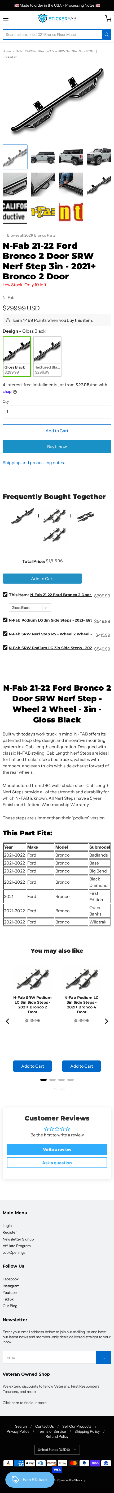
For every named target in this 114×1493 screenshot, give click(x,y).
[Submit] (106, 34)
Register (10, 1232)
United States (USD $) (54, 1450)
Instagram (11, 1286)
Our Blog (10, 1305)
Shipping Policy (87, 1431)
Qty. (6, 402)
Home (7, 51)
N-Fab (8, 297)
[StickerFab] (57, 18)
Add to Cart (57, 430)
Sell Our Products (76, 1426)
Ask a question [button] (57, 1162)
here (15, 1402)
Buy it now (57, 446)
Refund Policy (57, 1436)
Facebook (11, 1279)
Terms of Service (52, 1431)
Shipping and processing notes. (34, 462)
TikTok (8, 1299)
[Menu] (12, 18)
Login (7, 1225)
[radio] (17, 356)
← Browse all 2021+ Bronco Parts (29, 235)
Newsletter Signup (18, 1239)
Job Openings (14, 1252)
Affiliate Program (17, 1245)
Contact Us (44, 1426)
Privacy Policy (18, 1431)
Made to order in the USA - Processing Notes (57, 5)
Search (21, 1426)
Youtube (10, 1292)
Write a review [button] (57, 1149)
